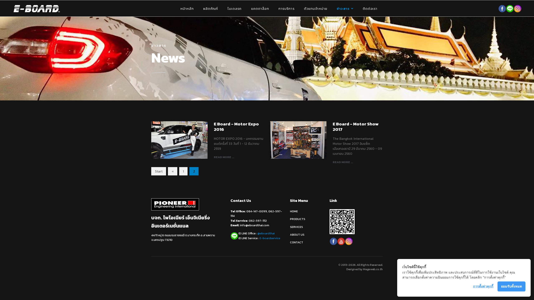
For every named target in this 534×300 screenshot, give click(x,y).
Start (158, 171)
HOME (294, 211)
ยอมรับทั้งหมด (511, 286)
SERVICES (296, 227)
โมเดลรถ (235, 8)
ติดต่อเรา (370, 8)
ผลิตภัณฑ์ (210, 8)
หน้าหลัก (187, 8)
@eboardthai (266, 233)
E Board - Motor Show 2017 (355, 126)
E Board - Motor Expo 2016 (236, 126)
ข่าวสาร (343, 8)
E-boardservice (269, 238)
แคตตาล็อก (260, 8)
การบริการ (286, 8)
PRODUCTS (297, 219)
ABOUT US (297, 234)
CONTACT (296, 242)
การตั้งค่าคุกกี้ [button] (483, 286)
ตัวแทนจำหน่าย (315, 8)
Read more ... (224, 157)
